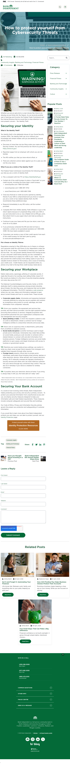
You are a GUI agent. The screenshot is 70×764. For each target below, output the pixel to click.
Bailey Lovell (59, 108)
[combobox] (58, 58)
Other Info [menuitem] (22, 694)
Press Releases (55, 73)
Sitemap (35, 733)
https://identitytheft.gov (33, 177)
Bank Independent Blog (57, 45)
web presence (38, 290)
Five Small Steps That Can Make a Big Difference (34, 630)
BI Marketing (7, 57)
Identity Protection (7, 417)
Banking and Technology (23, 62)
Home (42, 45)
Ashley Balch (59, 127)
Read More (8, 595)
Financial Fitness (38, 62)
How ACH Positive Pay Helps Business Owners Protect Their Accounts (51, 583)
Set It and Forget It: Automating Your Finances (16, 583)
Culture (52, 94)
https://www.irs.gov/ (10, 149)
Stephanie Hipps (44, 579)
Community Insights (7, 62)
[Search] (66, 58)
